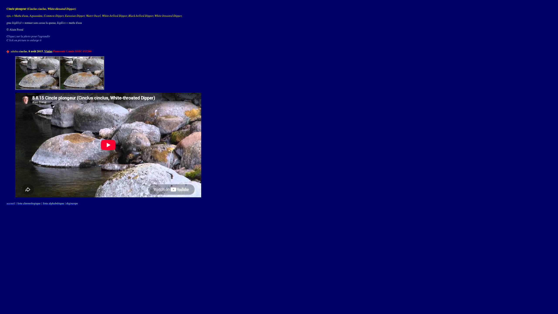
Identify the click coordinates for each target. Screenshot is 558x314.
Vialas (48, 51)
